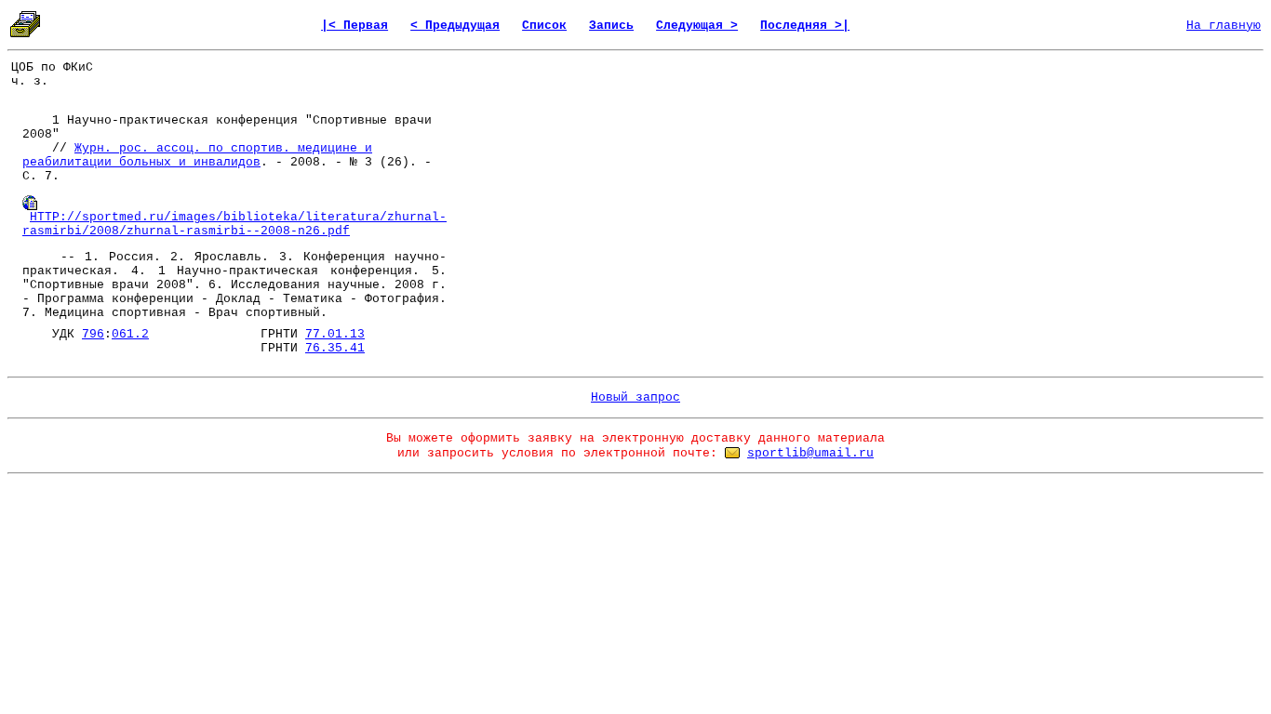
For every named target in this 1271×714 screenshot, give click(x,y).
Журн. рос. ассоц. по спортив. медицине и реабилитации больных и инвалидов (197, 155)
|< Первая (354, 26)
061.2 (130, 334)
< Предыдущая (455, 26)
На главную (1223, 26)
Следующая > (697, 26)
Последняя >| (805, 26)
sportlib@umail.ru (810, 453)
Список (544, 26)
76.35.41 (335, 348)
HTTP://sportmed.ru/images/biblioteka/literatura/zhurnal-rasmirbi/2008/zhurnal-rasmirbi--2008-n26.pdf (234, 224)
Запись (611, 26)
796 (93, 334)
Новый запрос (635, 397)
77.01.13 (335, 334)
